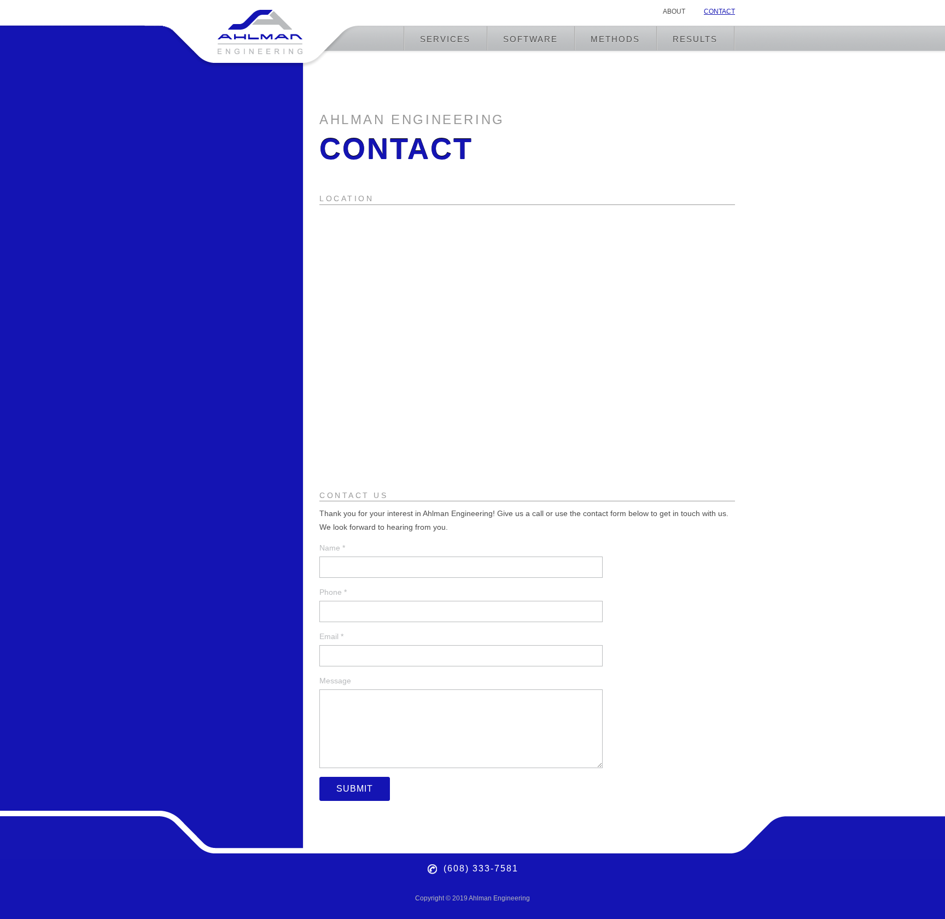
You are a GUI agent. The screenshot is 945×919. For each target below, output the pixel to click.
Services (445, 39)
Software (530, 39)
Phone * (333, 592)
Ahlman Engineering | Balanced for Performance (260, 29)
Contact (719, 11)
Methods (615, 39)
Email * (331, 636)
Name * (332, 547)
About (674, 11)
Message (335, 680)
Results (695, 39)
